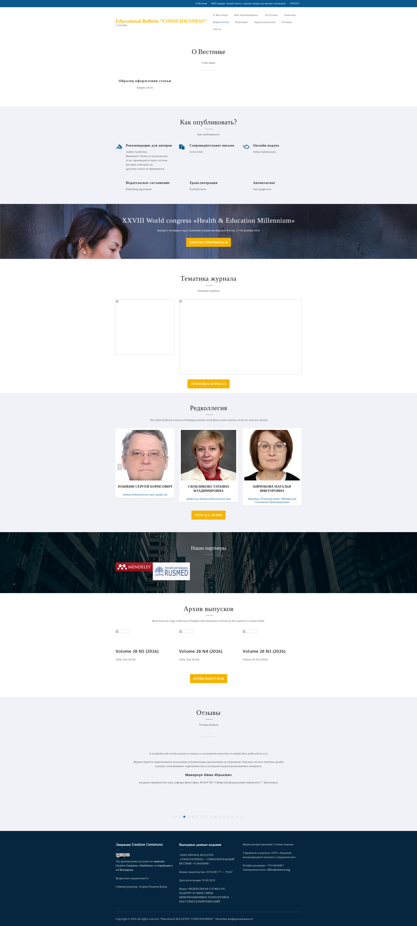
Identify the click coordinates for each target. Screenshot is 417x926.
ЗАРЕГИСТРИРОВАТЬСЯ (208, 242)
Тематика (290, 15)
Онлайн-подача (266, 145)
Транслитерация (203, 182)
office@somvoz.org (278, 869)
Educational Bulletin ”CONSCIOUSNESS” (161, 21)
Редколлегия (221, 22)
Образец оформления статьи (145, 80)
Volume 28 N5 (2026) (137, 651)
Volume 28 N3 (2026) (264, 651)
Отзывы (287, 22)
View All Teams (208, 515)
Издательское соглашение (148, 182)
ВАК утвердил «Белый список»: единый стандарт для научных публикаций (248, 3)
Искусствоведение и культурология (145, 324)
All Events (271, 15)
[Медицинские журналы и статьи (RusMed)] (171, 579)
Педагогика (195, 331)
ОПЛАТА (294, 3)
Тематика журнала (208, 384)
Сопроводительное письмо (211, 145)
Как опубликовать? (246, 15)
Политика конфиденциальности (234, 918)
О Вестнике (201, 3)
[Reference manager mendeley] (134, 570)
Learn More (136, 342)
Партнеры (241, 22)
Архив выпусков (264, 22)
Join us (217, 29)
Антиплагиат (264, 182)
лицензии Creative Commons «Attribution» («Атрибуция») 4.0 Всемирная (144, 865)
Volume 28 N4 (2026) (200, 651)
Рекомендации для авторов (149, 145)
